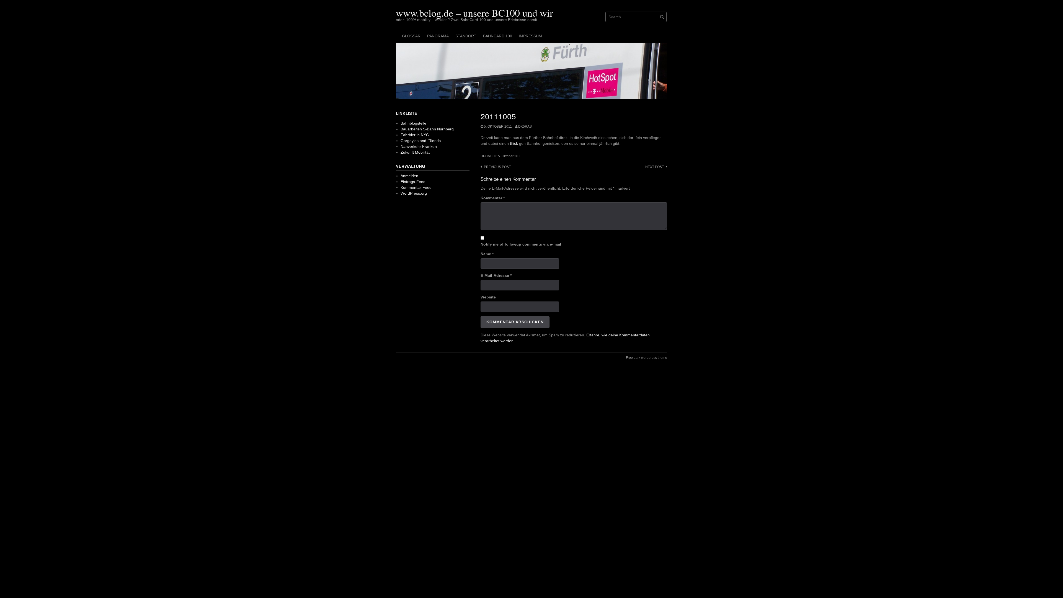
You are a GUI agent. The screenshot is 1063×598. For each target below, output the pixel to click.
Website (488, 297)
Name (487, 254)
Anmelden (409, 176)
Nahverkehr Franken (419, 146)
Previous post (497, 167)
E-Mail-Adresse (496, 275)
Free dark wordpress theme (646, 358)
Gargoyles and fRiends (421, 140)
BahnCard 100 (497, 36)
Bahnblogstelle (413, 123)
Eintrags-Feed (413, 181)
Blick (514, 143)
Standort (465, 36)
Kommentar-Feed (416, 187)
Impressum (530, 36)
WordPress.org (414, 193)
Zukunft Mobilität (415, 152)
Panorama (438, 36)
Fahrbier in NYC (415, 135)
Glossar (411, 36)
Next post (654, 167)
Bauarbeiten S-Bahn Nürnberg (427, 129)
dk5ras (525, 126)
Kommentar (493, 198)
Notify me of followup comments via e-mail (521, 244)
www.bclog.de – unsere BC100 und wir (474, 12)
